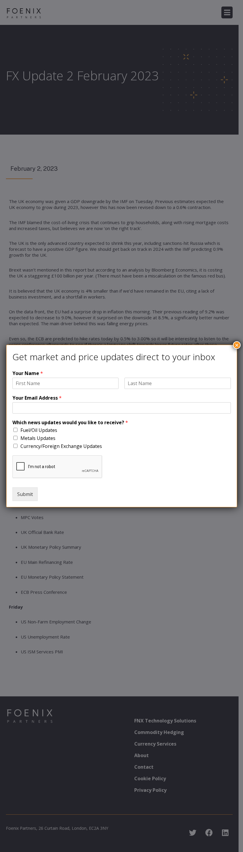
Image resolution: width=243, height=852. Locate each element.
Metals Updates (37, 438)
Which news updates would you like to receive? (70, 422)
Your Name (27, 373)
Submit (25, 494)
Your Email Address (37, 398)
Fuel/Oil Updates (38, 430)
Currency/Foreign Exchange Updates (61, 446)
